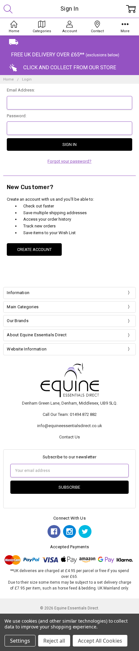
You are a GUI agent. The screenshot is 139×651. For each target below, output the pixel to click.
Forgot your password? (69, 161)
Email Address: (21, 90)
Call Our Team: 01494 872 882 (70, 414)
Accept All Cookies (100, 640)
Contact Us (69, 437)
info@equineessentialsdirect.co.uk (69, 425)
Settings (20, 640)
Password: (17, 115)
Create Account (34, 249)
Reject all (54, 640)
